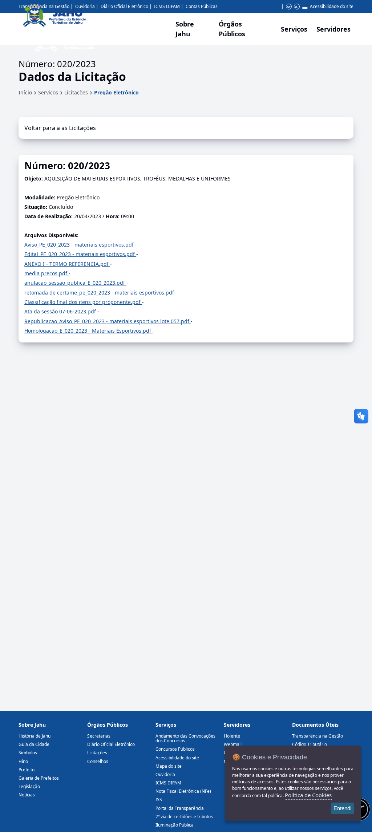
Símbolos (28, 753)
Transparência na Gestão (317, 736)
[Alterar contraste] (305, 8)
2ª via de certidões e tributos (184, 816)
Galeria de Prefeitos (39, 778)
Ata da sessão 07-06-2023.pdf (60, 311)
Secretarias (98, 736)
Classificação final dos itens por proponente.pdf (83, 302)
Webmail (233, 744)
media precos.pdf (46, 273)
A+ (289, 6)
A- (296, 6)
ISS (158, 799)
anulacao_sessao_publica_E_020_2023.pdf (75, 282)
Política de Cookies (308, 795)
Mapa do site (168, 766)
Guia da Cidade (34, 744)
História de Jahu (34, 736)
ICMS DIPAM (168, 783)
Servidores (237, 724)
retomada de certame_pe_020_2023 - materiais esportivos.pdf (99, 292)
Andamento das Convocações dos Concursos (185, 738)
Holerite (232, 736)
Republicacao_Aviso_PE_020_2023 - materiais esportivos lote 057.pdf (107, 321)
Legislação (29, 786)
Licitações (76, 92)
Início (25, 92)
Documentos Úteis (315, 724)
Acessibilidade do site (331, 6)
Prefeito (27, 770)
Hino (23, 761)
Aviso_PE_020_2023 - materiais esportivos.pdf (79, 244)
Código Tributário (309, 744)
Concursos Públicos (175, 749)
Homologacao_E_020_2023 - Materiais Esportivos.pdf (88, 330)
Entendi (342, 808)
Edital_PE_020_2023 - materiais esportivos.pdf (80, 254)
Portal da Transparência (179, 808)
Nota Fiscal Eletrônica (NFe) (183, 791)
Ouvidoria (165, 774)
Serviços (294, 29)
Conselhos (97, 761)
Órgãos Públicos (107, 724)
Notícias (27, 795)
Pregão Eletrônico (116, 92)
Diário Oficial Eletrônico (111, 744)
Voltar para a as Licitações (60, 128)
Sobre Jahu (184, 29)
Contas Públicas (202, 6)
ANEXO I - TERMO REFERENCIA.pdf (67, 263)
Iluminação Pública (174, 825)
